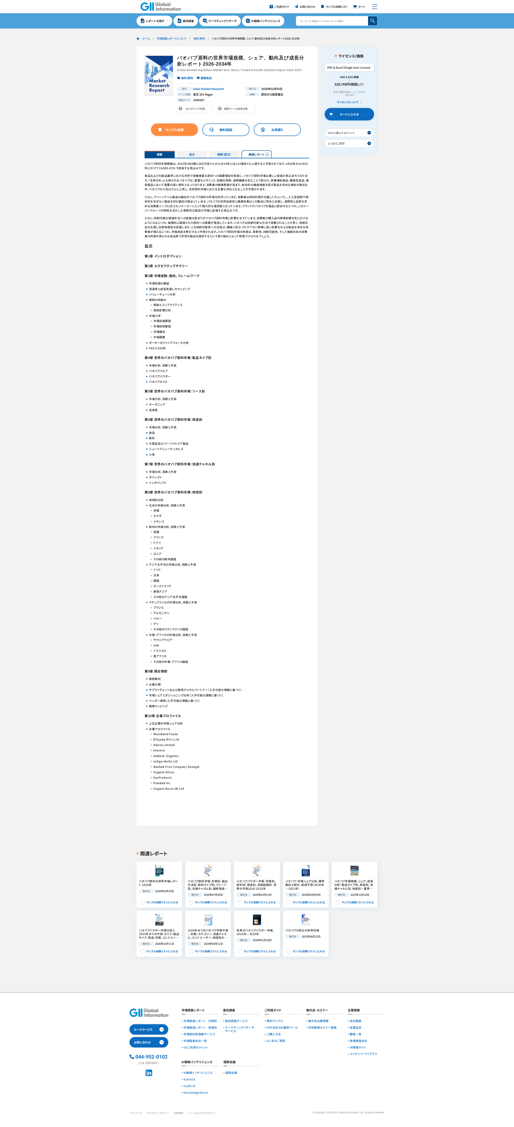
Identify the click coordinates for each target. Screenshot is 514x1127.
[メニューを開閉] (374, 6)
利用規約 (178, 1113)
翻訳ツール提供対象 (237, 109)
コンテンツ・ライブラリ (363, 1054)
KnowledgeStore (196, 1092)
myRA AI (189, 1086)
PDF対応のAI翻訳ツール (282, 1027)
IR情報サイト (358, 1047)
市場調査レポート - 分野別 (200, 1021)
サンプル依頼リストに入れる (162, 902)
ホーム (146, 38)
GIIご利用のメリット (196, 1047)
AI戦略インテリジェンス (198, 1072)
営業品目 (355, 1027)
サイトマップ (136, 1113)
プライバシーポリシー (158, 1113)
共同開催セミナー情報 (322, 1027)
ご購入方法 (274, 1034)
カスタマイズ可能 (196, 109)
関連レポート (257, 154)
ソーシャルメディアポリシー (202, 1113)
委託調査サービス (236, 1021)
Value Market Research (208, 89)
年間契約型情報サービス (199, 1034)
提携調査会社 (358, 1040)
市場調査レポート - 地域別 (200, 1027)
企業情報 (354, 1010)
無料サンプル (275, 1021)
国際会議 (231, 1072)
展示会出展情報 (318, 1021)
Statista (189, 1079)
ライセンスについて (348, 102)
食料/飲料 (199, 38)
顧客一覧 (355, 1034)
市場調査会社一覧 (195, 1040)
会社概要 (355, 1021)
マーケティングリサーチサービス (239, 1029)
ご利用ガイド (273, 1010)
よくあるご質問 (276, 1040)
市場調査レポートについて (171, 38)
